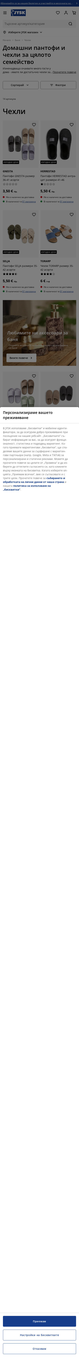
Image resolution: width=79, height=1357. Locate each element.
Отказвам (39, 1348)
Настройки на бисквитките (39, 1335)
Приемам (39, 1321)
